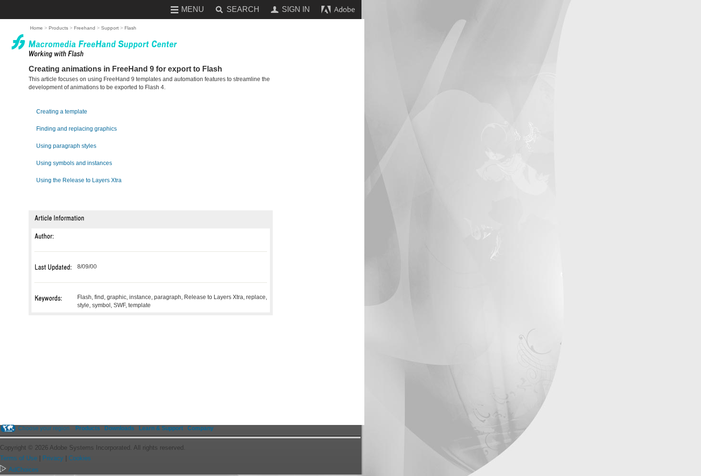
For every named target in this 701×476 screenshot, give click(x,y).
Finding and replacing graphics (76, 128)
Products (87, 428)
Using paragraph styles (66, 146)
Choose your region (44, 428)
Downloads (119, 428)
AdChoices (24, 469)
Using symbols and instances (74, 163)
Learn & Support (161, 428)
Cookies (80, 458)
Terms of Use (18, 458)
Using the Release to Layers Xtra (79, 180)
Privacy (52, 458)
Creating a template (61, 111)
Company (200, 428)
